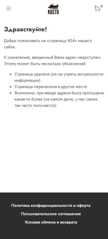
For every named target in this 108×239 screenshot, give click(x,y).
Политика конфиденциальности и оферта (50, 205)
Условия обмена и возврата (51, 222)
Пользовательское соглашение (51, 213)
